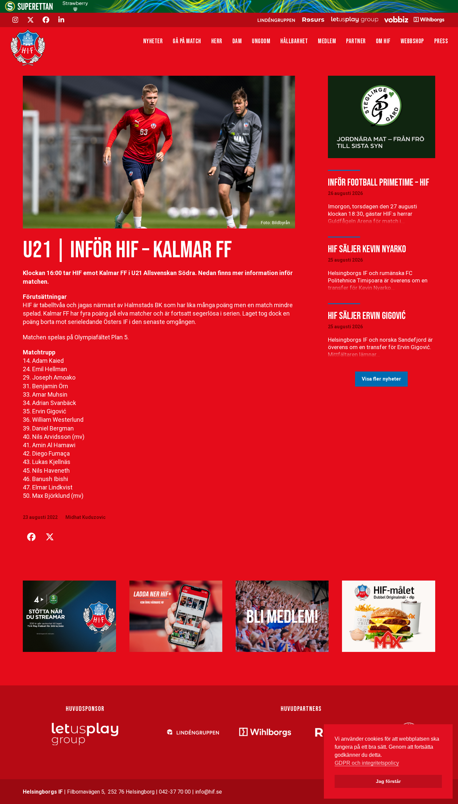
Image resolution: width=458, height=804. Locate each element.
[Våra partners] (350, 19)
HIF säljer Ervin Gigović (366, 316)
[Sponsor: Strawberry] (75, 9)
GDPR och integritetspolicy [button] (367, 763)
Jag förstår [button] (388, 781)
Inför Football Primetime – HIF (378, 183)
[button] (31, 537)
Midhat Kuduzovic (85, 517)
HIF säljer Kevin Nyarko (367, 249)
